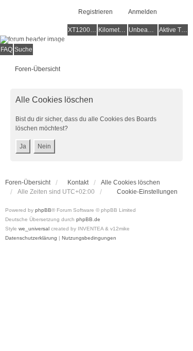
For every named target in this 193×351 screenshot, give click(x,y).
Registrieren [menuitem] (95, 11)
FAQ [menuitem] (6, 49)
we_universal (34, 228)
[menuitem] (142, 191)
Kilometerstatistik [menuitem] (112, 30)
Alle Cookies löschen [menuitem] (130, 182)
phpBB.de (88, 219)
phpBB (43, 210)
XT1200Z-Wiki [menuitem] (82, 30)
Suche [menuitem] (23, 49)
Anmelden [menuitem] (142, 11)
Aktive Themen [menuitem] (173, 30)
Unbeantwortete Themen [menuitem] (143, 30)
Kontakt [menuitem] (78, 182)
